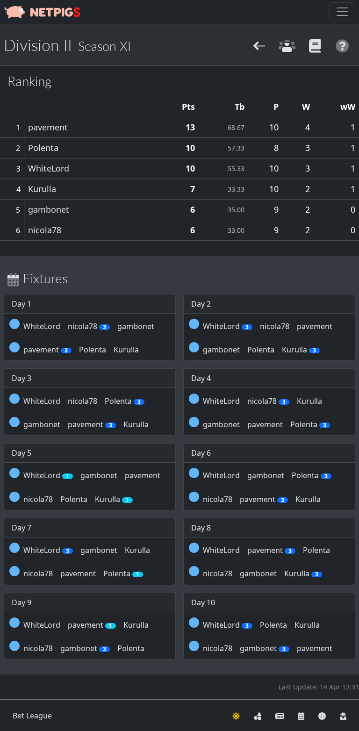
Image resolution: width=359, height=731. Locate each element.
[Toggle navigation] (342, 11)
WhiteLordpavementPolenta (266, 550)
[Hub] (257, 715)
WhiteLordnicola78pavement (267, 326)
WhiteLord (48, 168)
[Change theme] (236, 715)
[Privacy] (343, 715)
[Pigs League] (259, 45)
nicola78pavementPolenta (81, 573)
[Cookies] (322, 715)
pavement (48, 127)
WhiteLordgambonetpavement (91, 475)
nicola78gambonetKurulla (260, 573)
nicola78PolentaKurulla (76, 499)
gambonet (48, 209)
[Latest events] (301, 715)
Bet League (32, 715)
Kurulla (42, 188)
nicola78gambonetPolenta (83, 648)
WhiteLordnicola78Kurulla (262, 401)
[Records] (315, 45)
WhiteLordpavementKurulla (86, 625)
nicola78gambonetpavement (267, 648)
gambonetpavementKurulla (86, 424)
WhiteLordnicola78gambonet (88, 326)
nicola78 (44, 230)
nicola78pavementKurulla (262, 499)
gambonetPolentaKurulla (259, 349)
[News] (279, 715)
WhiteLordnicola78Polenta (82, 401)
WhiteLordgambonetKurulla (86, 550)
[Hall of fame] (287, 45)
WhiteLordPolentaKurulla (261, 625)
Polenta (43, 147)
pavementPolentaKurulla (81, 349)
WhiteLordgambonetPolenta (265, 475)
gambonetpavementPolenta (264, 424)
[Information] (342, 45)
